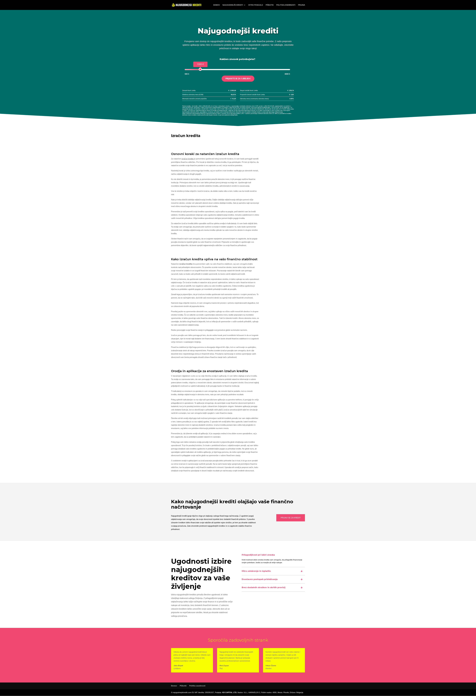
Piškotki (270, 5)
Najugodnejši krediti (233, 5)
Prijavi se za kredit (291, 518)
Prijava (301, 5)
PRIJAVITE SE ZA (238, 78)
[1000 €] (200, 69)
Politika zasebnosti (285, 5)
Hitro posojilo (255, 5)
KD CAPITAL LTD (229, 692)
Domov (216, 5)
